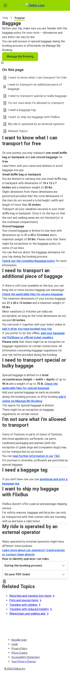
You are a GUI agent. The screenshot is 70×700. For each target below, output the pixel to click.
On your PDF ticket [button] (17, 574)
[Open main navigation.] (5, 5)
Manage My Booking (20, 56)
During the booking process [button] (23, 565)
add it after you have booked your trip (27, 329)
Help (5, 17)
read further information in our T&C (36, 456)
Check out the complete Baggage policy (28, 261)
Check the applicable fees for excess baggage (32, 294)
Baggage (20, 17)
